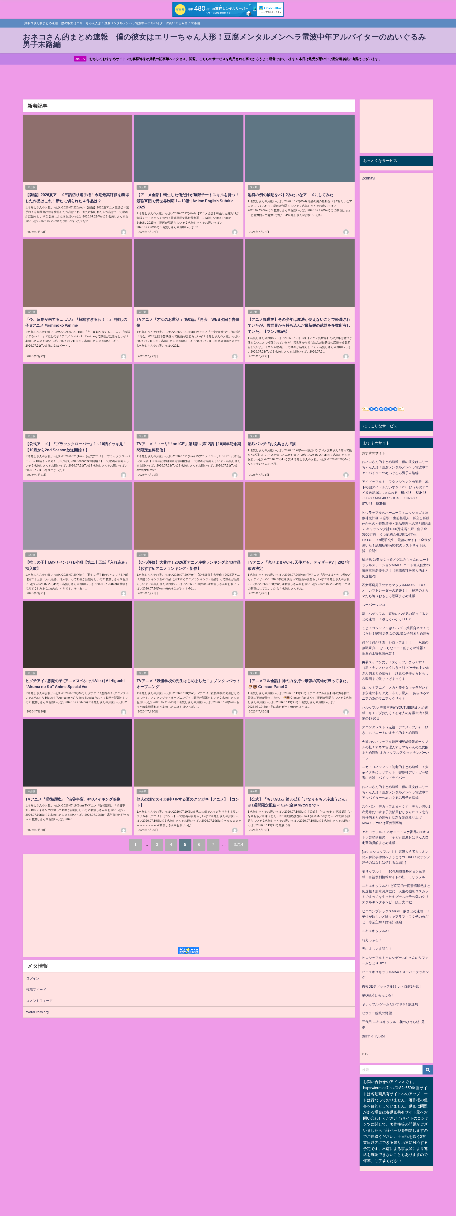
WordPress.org (37, 1011)
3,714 (238, 844)
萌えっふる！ (372, 940)
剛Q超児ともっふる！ (378, 995)
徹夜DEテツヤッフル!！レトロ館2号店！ (392, 986)
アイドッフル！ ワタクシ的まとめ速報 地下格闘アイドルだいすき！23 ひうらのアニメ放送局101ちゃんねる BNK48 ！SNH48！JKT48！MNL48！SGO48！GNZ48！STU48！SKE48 (396, 492)
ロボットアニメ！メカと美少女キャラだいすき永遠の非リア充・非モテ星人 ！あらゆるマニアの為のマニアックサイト (395, 693)
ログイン (32, 978)
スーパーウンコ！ (375, 604)
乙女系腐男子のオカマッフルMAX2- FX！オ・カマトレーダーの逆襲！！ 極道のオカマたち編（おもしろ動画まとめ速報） (395, 590)
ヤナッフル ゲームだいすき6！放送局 (390, 1004)
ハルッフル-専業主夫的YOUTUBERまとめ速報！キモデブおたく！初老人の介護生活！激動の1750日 (395, 713)
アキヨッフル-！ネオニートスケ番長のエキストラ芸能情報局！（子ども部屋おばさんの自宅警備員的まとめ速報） (396, 837)
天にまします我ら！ (377, 948)
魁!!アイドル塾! (373, 1036)
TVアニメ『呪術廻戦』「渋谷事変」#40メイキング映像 (72, 799)
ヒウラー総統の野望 (377, 1013)
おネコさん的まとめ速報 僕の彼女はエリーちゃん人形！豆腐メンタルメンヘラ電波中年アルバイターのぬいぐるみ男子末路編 (395, 467)
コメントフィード (39, 1000)
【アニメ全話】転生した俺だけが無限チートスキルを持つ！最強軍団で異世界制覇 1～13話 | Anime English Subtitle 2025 (188, 201)
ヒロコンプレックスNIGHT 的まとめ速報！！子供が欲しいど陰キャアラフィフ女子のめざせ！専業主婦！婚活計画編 (396, 917)
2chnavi (368, 178)
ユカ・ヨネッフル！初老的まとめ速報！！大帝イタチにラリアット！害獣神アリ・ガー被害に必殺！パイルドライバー (395, 772)
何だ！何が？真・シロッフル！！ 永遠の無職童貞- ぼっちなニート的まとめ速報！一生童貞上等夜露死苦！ (396, 648)
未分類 (31, 187)
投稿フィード (36, 989)
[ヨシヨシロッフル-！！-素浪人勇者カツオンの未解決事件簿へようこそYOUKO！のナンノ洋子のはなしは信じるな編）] (396, 857)
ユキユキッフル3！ (376, 931)
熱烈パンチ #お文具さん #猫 (272, 444)
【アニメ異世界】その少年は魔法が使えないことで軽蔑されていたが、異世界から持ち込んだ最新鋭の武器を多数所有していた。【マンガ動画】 (299, 325)
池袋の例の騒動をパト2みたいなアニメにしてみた (290, 195)
